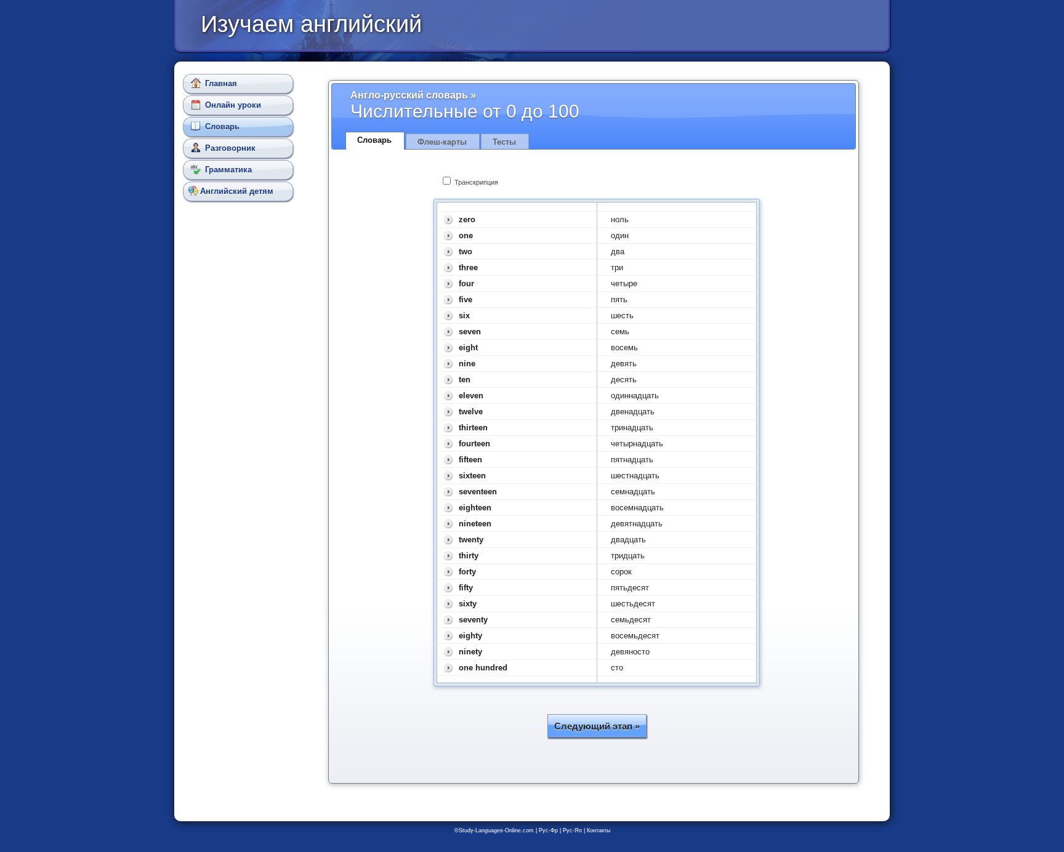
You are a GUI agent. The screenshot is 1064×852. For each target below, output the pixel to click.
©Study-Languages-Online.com (494, 830)
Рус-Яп (572, 830)
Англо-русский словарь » (413, 95)
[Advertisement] (240, 424)
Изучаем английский (311, 24)
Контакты (598, 830)
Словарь (222, 126)
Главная (221, 83)
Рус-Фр (548, 830)
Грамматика (228, 169)
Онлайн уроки (233, 105)
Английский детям (236, 191)
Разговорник (230, 148)
